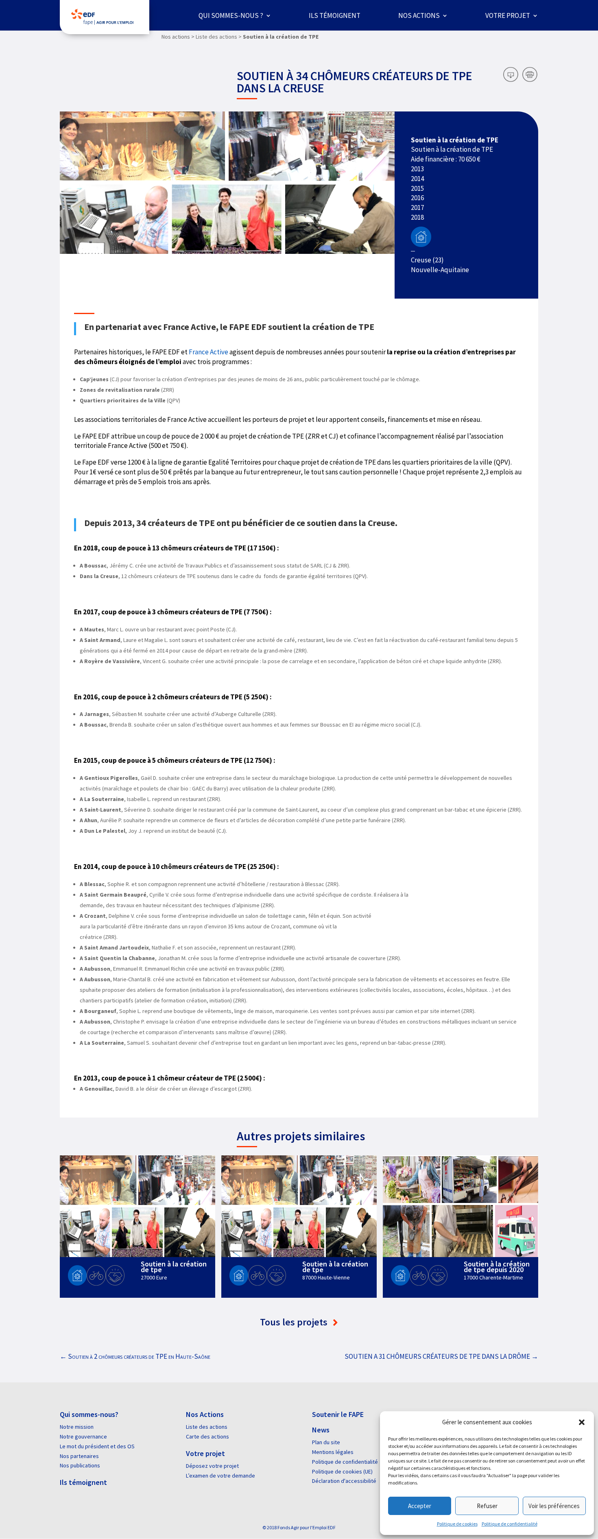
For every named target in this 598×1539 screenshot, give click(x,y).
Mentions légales (333, 1452)
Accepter (419, 1506)
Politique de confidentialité (509, 1524)
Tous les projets (295, 1322)
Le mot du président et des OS (97, 1446)
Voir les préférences (554, 1506)
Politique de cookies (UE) (342, 1471)
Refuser (487, 1506)
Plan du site (326, 1442)
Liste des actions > (219, 36)
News (321, 1429)
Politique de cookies (457, 1524)
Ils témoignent (334, 15)
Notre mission (77, 1426)
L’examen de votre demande (220, 1475)
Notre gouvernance (83, 1436)
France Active (208, 351)
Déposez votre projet (212, 1465)
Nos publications (80, 1465)
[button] (582, 1422)
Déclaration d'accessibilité (344, 1480)
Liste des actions (206, 1426)
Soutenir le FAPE (338, 1414)
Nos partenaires (79, 1456)
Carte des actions (207, 1436)
